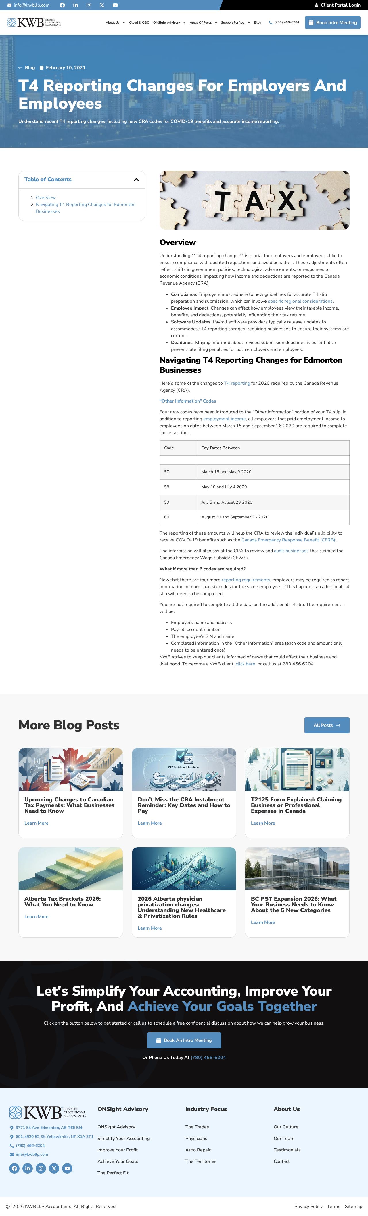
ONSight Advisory (166, 22)
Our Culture (286, 1127)
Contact (282, 1161)
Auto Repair (198, 1150)
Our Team (284, 1138)
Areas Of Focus (201, 22)
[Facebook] (62, 5)
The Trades (197, 1127)
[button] (136, 179)
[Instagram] (89, 5)
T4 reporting (237, 383)
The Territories (200, 1161)
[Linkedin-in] (75, 5)
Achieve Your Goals (117, 1161)
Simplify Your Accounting (123, 1138)
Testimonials (287, 1150)
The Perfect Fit (113, 1173)
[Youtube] (115, 5)
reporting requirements (246, 580)
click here (246, 664)
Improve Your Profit (117, 1150)
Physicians (196, 1138)
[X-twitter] (102, 5)
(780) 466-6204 (208, 1057)
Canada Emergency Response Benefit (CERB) (288, 540)
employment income (224, 419)
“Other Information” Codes (188, 401)
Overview (46, 198)
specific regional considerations (300, 301)
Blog (257, 22)
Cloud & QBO (139, 22)
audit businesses (291, 551)
